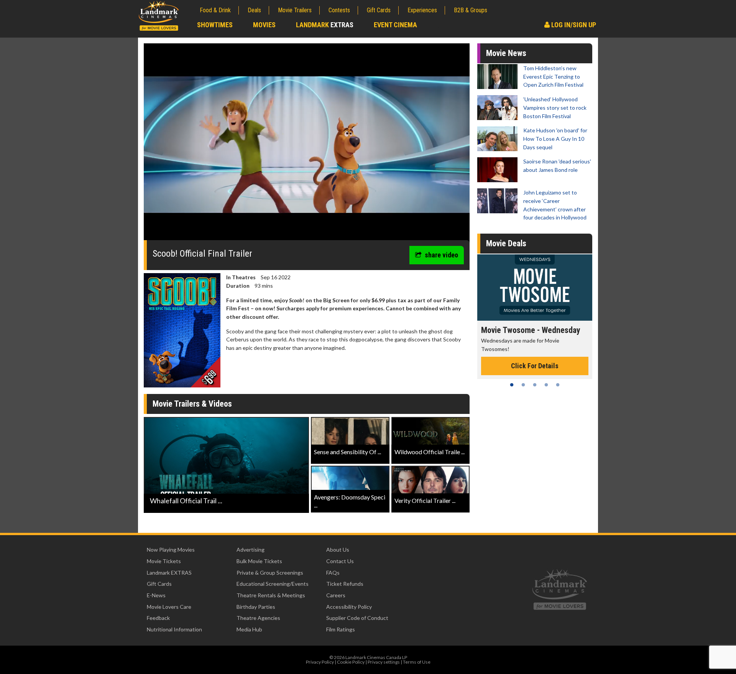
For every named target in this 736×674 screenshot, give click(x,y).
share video (441, 255)
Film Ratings (340, 629)
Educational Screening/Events (273, 583)
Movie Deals (506, 243)
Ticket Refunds (344, 583)
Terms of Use (416, 662)
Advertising (250, 549)
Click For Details (535, 358)
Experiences (422, 10)
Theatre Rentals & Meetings (271, 595)
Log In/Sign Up (573, 25)
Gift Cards (379, 10)
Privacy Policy (320, 662)
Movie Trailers (295, 10)
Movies (264, 25)
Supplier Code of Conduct (357, 618)
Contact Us (340, 561)
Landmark (324, 25)
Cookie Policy (351, 662)
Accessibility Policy (349, 606)
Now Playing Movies (171, 549)
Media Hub (249, 629)
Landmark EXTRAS (169, 572)
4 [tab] (546, 385)
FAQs (333, 572)
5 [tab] (558, 385)
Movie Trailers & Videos (192, 404)
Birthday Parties (256, 606)
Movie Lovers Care (169, 606)
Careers (335, 595)
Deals (254, 10)
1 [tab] (512, 385)
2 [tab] (523, 385)
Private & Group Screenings (270, 572)
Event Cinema (395, 25)
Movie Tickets (164, 561)
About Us (337, 549)
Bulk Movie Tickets (259, 561)
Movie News (506, 53)
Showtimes (215, 25)
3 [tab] (535, 385)
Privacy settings (384, 662)
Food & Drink (215, 10)
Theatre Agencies (258, 618)
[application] (307, 144)
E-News (156, 595)
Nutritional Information (174, 629)
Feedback (158, 618)
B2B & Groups (470, 10)
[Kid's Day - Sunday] (534, 287)
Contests (339, 10)
